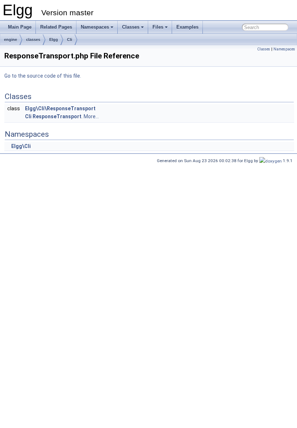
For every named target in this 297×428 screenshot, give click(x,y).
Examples (187, 27)
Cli (69, 39)
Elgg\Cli (21, 146)
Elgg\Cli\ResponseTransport (60, 108)
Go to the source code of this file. (42, 76)
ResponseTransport (57, 116)
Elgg (53, 39)
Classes (130, 27)
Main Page (20, 27)
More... (91, 116)
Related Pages (56, 27)
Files (157, 27)
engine (10, 39)
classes (33, 39)
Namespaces (95, 27)
